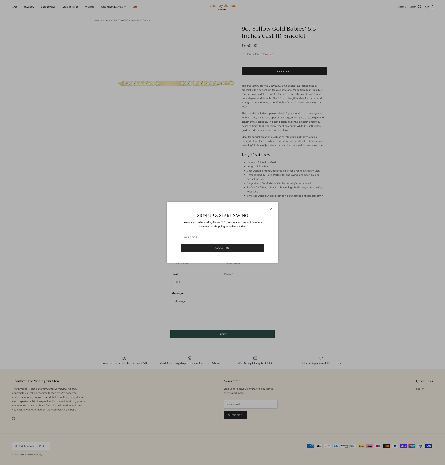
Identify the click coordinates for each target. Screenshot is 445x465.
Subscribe (222, 247)
